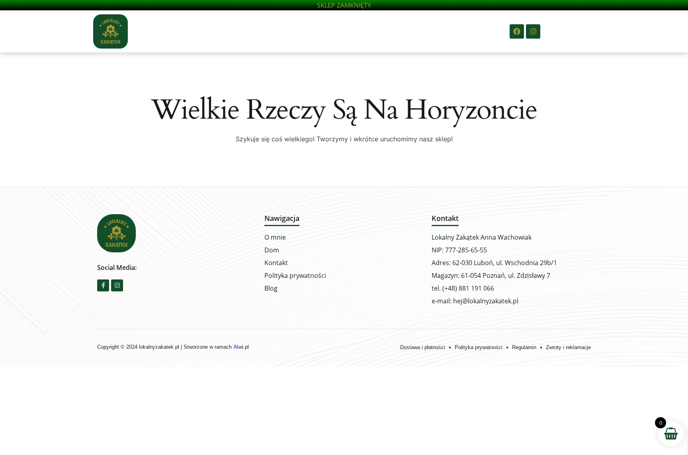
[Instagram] (533, 31)
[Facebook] (517, 31)
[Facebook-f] (103, 285)
